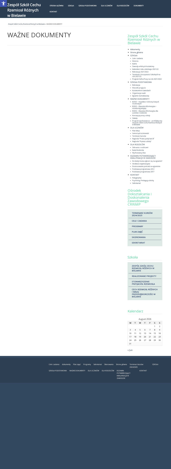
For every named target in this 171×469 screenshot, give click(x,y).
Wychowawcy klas (139, 153)
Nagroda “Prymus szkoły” (141, 141)
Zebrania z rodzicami (140, 147)
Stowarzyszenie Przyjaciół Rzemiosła (143, 282)
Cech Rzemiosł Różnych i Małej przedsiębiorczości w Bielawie (145, 293)
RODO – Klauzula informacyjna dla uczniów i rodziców (145, 112)
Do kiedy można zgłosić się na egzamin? (147, 161)
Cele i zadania (137, 58)
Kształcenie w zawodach (141, 90)
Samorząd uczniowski (140, 133)
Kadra (134, 64)
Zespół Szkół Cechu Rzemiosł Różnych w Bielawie (24, 10)
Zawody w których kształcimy (143, 66)
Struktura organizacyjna (141, 164)
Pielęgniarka (136, 178)
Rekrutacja (136, 85)
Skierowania (138, 237)
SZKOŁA (71, 6)
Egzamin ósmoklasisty (140, 96)
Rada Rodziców (138, 150)
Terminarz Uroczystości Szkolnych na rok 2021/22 (146, 75)
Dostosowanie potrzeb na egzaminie (146, 166)
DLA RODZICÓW (123, 6)
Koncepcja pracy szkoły (141, 115)
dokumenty (135, 49)
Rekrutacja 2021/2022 (140, 72)
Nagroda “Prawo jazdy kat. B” (143, 139)
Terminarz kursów (139, 136)
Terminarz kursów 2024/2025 (142, 214)
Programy (137, 226)
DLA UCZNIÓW (106, 6)
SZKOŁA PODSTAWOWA (88, 6)
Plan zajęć (137, 231)
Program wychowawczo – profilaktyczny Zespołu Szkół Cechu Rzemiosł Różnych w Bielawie (147, 123)
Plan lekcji (136, 131)
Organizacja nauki (139, 93)
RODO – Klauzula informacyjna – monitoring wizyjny (144, 107)
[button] (3, 3)
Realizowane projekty (144, 276)
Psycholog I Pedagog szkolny (143, 180)
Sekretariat (136, 183)
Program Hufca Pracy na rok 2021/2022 (147, 79)
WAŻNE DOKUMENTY (139, 99)
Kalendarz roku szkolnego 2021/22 (145, 69)
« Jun (130, 350)
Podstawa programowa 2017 (143, 172)
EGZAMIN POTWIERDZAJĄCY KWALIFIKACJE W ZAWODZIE (143, 157)
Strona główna (56, 6)
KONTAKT (53, 12)
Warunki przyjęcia (139, 88)
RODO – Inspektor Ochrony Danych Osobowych (145, 103)
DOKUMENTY (139, 6)
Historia (135, 61)
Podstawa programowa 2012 (143, 169)
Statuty (134, 118)
